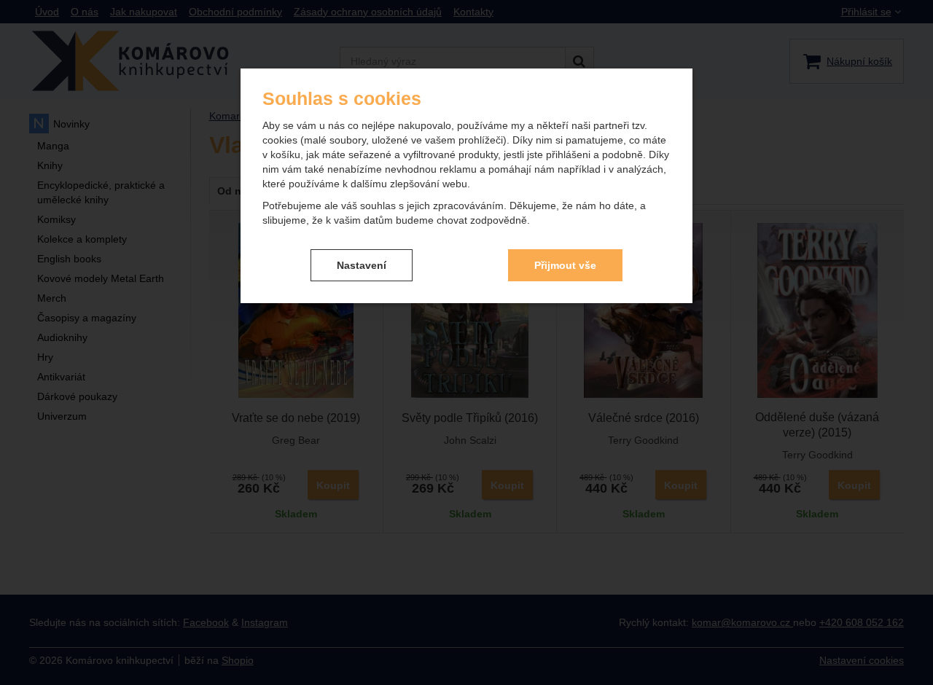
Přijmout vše (565, 265)
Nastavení (361, 265)
